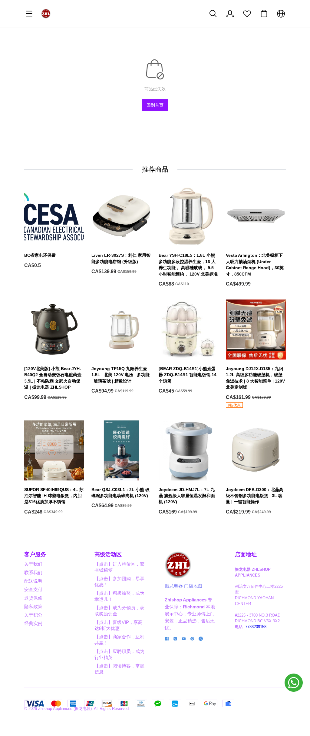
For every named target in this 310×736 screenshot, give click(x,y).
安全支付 (33, 589)
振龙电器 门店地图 (183, 585)
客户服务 (35, 554)
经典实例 (33, 623)
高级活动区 (108, 554)
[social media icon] (167, 639)
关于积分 (33, 614)
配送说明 (33, 581)
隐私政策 (33, 606)
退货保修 (33, 598)
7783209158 (255, 627)
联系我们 (33, 572)
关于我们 (33, 564)
